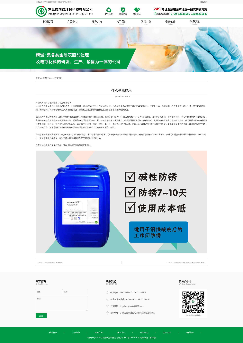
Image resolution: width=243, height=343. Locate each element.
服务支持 (97, 22)
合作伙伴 (170, 22)
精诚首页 (48, 22)
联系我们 (204, 2)
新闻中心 (146, 22)
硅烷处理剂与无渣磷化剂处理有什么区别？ (190, 262)
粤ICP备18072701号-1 (132, 338)
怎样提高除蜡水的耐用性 (53, 262)
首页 (38, 78)
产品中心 (72, 22)
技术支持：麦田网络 (149, 338)
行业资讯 (58, 78)
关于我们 (121, 22)
